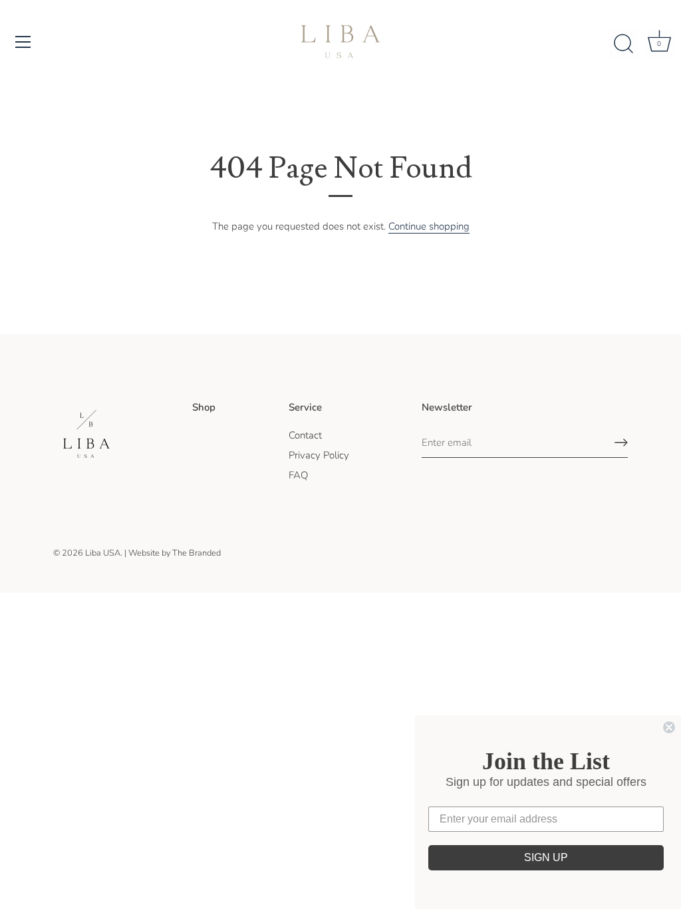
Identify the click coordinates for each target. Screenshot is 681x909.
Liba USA (102, 553)
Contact (305, 435)
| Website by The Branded (172, 553)
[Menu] (23, 42)
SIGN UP (546, 857)
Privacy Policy (319, 455)
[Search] (623, 44)
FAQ (298, 475)
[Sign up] (621, 442)
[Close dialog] (669, 727)
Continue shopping (429, 226)
